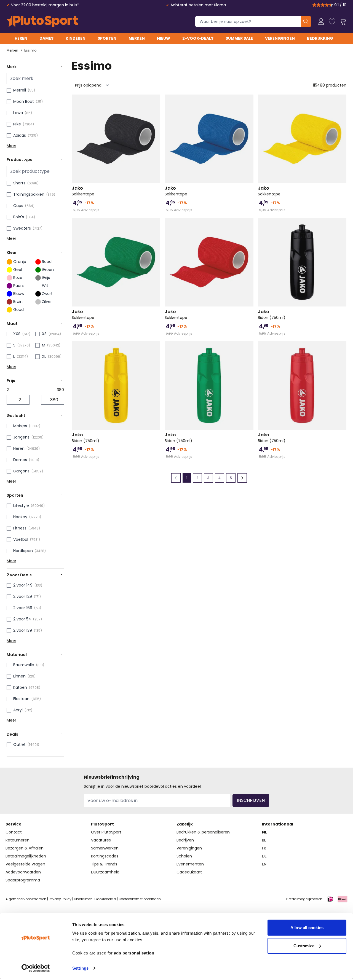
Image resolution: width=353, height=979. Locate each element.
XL (44, 356)
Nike (17, 124)
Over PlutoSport (106, 832)
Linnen (19, 676)
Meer (11, 145)
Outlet (19, 744)
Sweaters (22, 228)
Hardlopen (23, 550)
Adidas (19, 135)
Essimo (30, 50)
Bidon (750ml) (271, 314)
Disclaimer (83, 899)
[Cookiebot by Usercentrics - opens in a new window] (36, 968)
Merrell (19, 90)
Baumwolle (23, 665)
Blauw (18, 293)
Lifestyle (21, 505)
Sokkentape (83, 191)
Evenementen (190, 864)
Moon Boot (23, 101)
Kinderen (75, 38)
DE (264, 856)
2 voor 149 (23, 585)
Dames (46, 38)
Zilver (47, 301)
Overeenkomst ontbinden (140, 899)
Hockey (20, 517)
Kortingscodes (104, 856)
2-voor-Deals (197, 38)
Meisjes (20, 426)
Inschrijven (251, 800)
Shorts (19, 183)
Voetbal (20, 539)
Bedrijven (185, 840)
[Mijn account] (321, 21)
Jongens (21, 437)
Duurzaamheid (105, 872)
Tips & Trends (104, 864)
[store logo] (42, 21)
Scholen (184, 856)
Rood (47, 261)
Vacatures (101, 840)
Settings (80, 968)
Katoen (20, 687)
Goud (18, 309)
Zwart (47, 293)
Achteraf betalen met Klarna (198, 5)
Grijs (46, 277)
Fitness (19, 528)
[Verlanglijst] (332, 21)
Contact (14, 832)
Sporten (107, 38)
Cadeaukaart (189, 872)
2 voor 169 (22, 607)
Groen (48, 269)
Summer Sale (239, 38)
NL (264, 832)
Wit (45, 285)
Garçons (21, 471)
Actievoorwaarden (23, 872)
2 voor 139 (22, 630)
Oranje (19, 261)
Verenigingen (280, 38)
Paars (18, 285)
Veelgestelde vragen (25, 864)
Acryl (18, 710)
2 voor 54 (22, 619)
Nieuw (163, 38)
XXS (16, 334)
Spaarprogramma (23, 880)
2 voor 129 (22, 596)
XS (44, 334)
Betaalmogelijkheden (26, 856)
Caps (18, 205)
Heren (21, 38)
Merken (137, 38)
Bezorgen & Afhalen (25, 848)
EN (264, 864)
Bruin (18, 301)
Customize (303, 945)
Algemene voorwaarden (26, 899)
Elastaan (21, 698)
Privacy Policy (60, 899)
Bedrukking (320, 38)
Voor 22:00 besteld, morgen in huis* (45, 5)
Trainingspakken (28, 194)
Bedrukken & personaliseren (203, 832)
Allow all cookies (306, 927)
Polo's (18, 217)
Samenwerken (105, 848)
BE (264, 840)
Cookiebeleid (105, 899)
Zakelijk (184, 824)
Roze (17, 277)
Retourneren (18, 840)
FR (264, 848)
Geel (17, 269)
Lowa (18, 112)
